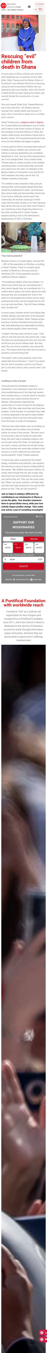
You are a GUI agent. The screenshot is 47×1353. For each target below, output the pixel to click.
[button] (29, 7)
